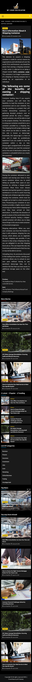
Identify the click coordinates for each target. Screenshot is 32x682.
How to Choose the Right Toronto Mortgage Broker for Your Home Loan (18, 411)
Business (5, 28)
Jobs (3, 465)
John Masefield (7, 36)
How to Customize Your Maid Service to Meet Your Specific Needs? (18, 439)
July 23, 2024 (15, 388)
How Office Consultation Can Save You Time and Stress (18, 402)
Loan (3, 468)
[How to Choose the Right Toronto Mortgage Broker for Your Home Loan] (5, 410)
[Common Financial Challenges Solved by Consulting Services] (5, 419)
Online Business (7, 475)
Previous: (14, 281)
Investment (5, 461)
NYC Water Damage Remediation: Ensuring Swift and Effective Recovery (14, 355)
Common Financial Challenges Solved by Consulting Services (16, 420)
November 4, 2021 (17, 36)
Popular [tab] (12, 393)
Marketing (5, 472)
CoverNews (11, 679)
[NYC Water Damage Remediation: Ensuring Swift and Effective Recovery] (16, 342)
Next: (15, 289)
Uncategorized (6, 482)
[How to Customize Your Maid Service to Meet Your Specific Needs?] (16, 372)
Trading (4, 479)
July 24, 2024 (15, 358)
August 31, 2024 (16, 509)
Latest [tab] (4, 393)
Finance (12, 407)
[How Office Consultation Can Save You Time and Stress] (16, 312)
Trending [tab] (21, 393)
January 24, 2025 (16, 328)
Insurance (5, 458)
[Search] (30, 16)
